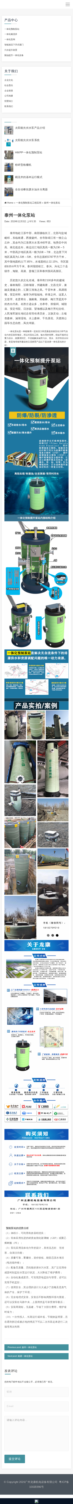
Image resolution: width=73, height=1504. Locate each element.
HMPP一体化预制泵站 (28, 152)
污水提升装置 (10, 50)
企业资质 (8, 90)
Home (10, 202)
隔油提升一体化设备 (14, 55)
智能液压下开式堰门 (14, 44)
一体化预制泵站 (11, 29)
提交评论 (15, 1458)
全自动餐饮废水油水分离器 (31, 189)
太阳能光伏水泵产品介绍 (30, 127)
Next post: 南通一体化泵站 (20, 1356)
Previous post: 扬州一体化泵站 (22, 1347)
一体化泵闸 (9, 39)
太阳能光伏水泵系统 (27, 140)
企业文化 (8, 80)
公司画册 (8, 96)
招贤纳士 (8, 101)
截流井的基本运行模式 (28, 177)
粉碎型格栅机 (23, 164)
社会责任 (8, 85)
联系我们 (8, 106)
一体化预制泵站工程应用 (28, 202)
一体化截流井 (10, 34)
